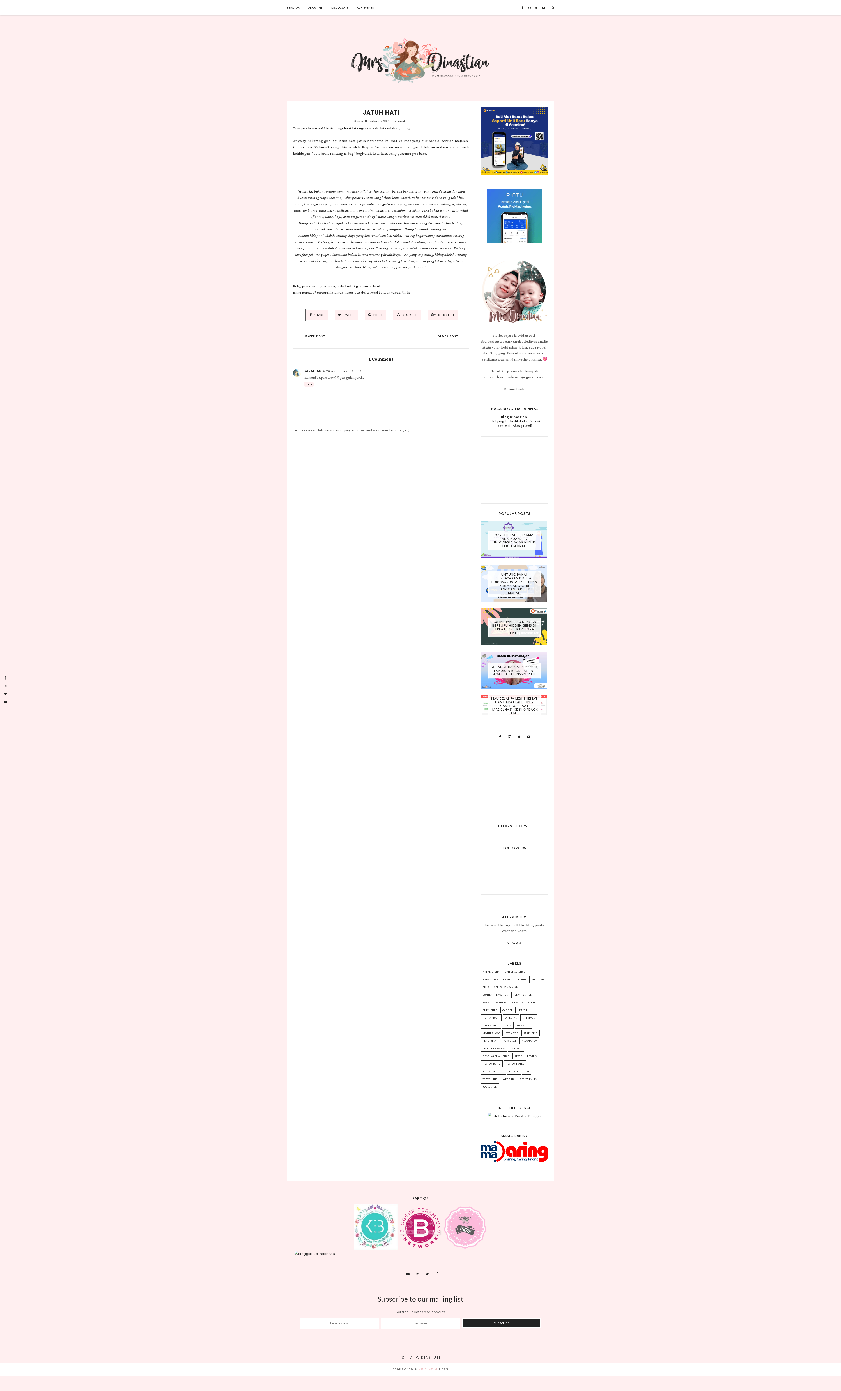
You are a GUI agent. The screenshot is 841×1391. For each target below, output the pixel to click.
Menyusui (523, 1025)
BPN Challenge (515, 972)
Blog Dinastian (514, 417)
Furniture (490, 1010)
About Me (315, 7)
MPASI (508, 1025)
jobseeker (490, 1086)
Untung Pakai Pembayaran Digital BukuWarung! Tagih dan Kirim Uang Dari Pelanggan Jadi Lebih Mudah (514, 584)
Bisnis (522, 979)
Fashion (501, 1002)
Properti (516, 1048)
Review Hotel (515, 1063)
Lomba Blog (491, 1025)
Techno (514, 1071)
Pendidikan (490, 1040)
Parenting (530, 1033)
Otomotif (512, 1033)
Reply (309, 384)
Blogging (537, 979)
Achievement (366, 7)
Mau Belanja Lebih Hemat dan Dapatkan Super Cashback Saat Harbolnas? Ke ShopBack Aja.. (514, 706)
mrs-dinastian (428, 1369)
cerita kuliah (529, 1079)
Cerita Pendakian (506, 987)
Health (522, 1010)
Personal (510, 1040)
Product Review (494, 1048)
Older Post (448, 336)
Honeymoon (491, 1017)
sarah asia (314, 371)
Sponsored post (493, 1071)
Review (532, 1056)
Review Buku (492, 1063)
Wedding (509, 1079)
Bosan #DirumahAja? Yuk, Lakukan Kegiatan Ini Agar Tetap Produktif (514, 670)
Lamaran (511, 1017)
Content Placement (496, 994)
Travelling (490, 1079)
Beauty (508, 979)
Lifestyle (528, 1017)
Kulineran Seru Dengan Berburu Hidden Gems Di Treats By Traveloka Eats (514, 627)
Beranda (293, 7)
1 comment (398, 121)
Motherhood (492, 1033)
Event (487, 1002)
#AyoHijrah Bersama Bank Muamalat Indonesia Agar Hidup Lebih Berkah (514, 540)
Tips (526, 1071)
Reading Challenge (496, 1056)
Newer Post (314, 336)
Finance (517, 1002)
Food (531, 1002)
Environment (524, 994)
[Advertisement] (514, 469)
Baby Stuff (490, 979)
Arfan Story (491, 972)
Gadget (507, 1010)
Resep (518, 1056)
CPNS (486, 987)
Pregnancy (529, 1040)
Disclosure (339, 7)
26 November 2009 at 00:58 (345, 371)
